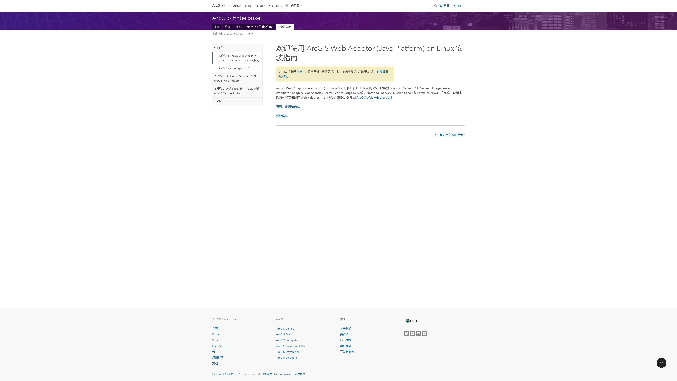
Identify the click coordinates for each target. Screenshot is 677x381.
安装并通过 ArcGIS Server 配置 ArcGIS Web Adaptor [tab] (235, 78)
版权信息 (282, 116)
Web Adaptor (235, 33)
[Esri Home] (411, 320)
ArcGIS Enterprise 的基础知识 (254, 27)
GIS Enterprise (226, 5)
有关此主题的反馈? (452, 135)
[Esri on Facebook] (412, 333)
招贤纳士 (345, 334)
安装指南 (217, 33)
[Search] (436, 5)
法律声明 (300, 374)
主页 (217, 27)
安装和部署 (285, 27)
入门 (374, 97)
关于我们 (345, 328)
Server (216, 340)
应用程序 (296, 5)
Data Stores (275, 5)
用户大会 (345, 346)
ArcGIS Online (285, 328)
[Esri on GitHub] (418, 333)
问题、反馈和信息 (288, 107)
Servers (260, 5)
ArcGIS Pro (283, 334)
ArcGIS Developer (287, 351)
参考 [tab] (220, 101)
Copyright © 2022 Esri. (225, 374)
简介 (227, 27)
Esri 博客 (345, 340)
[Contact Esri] (424, 333)
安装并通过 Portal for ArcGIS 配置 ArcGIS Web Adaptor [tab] (237, 91)
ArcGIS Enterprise (287, 340)
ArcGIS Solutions (286, 357)
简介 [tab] (220, 47)
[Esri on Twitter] (406, 333)
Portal (248, 5)
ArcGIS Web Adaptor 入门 (234, 68)
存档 (299, 71)
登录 (446, 5)
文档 (215, 363)
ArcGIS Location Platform (292, 346)
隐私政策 (267, 374)
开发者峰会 (347, 351)
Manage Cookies (283, 374)
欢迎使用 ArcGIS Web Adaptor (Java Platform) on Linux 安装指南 (238, 58)
